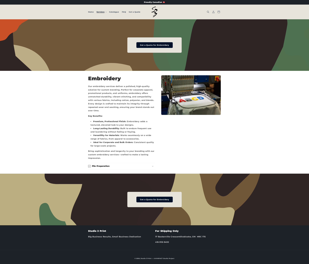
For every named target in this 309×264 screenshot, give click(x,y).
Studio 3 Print (146, 258)
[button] (101, 11)
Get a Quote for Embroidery (154, 45)
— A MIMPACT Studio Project (163, 258)
